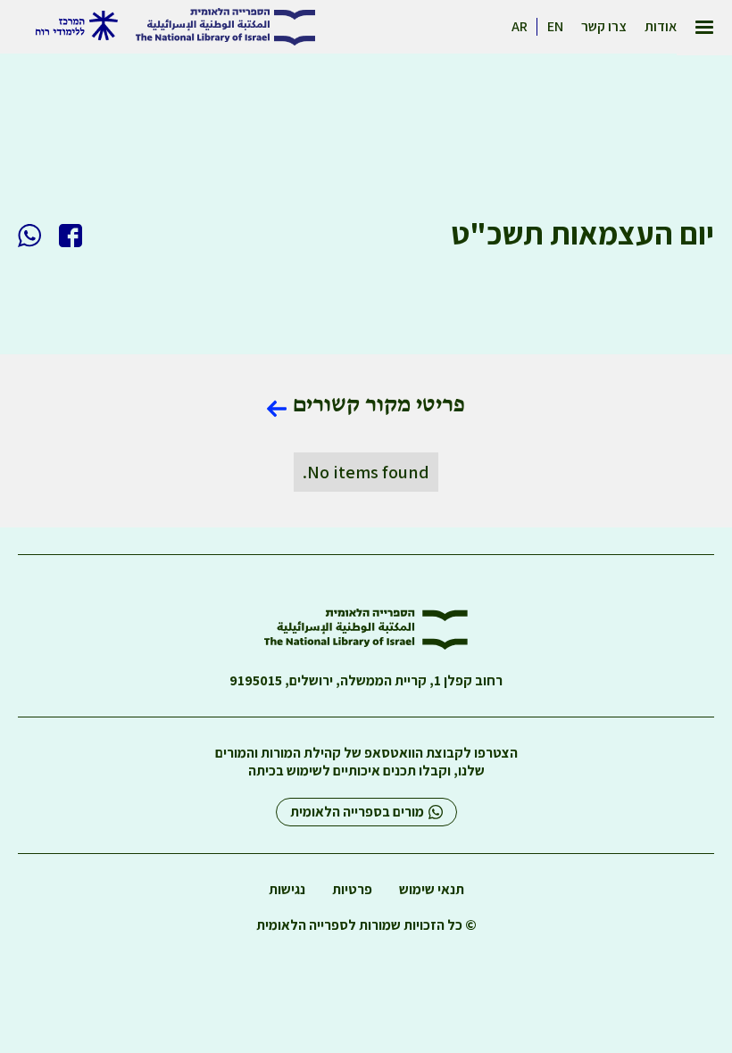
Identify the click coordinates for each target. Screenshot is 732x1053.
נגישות (287, 890)
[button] (704, 27)
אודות (661, 27)
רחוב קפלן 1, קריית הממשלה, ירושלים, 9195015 (366, 681)
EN (555, 27)
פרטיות (352, 890)
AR (520, 27)
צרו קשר (604, 27)
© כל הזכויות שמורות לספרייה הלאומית (366, 925)
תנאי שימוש (431, 890)
